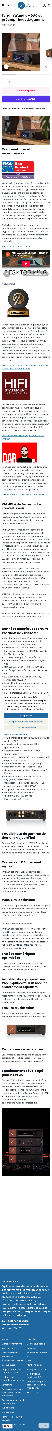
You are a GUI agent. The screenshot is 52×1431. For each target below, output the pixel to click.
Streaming (7, 1384)
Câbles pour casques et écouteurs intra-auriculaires (12, 1392)
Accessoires (8, 1412)
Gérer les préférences (26, 727)
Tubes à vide (8, 1407)
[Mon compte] (43, 5)
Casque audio (8, 1364)
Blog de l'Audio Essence (13, 1424)
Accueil (5, 1339)
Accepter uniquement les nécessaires (26, 721)
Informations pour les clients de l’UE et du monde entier (37, 1384)
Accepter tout (26, 715)
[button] (7, 1426)
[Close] (48, 695)
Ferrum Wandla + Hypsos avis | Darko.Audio (23, 494)
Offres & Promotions (12, 1343)
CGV (29, 1360)
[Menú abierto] (2, 5)
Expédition (32, 1348)
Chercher (31, 1339)
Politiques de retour (36, 1369)
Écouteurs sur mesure (12, 1360)
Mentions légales (35, 1364)
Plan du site (32, 1392)
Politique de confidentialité (15, 734)
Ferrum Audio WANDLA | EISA (16, 246)
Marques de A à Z (10, 1348)
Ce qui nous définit (36, 1343)
